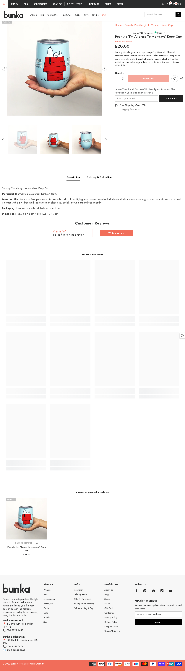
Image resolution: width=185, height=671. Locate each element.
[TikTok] (162, 591)
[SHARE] (180, 79)
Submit (159, 622)
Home (118, 25)
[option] (54, 68)
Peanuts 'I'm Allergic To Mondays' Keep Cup (26, 549)
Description (73, 177)
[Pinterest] (153, 591)
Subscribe (171, 98)
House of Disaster (123, 41)
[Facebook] (136, 591)
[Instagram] (145, 591)
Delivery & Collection (99, 177)
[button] (4, 68)
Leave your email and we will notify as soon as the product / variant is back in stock (145, 91)
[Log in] (163, 4)
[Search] (162, 14)
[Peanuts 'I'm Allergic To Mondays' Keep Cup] (26, 518)
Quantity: (120, 73)
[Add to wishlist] (174, 78)
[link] (26, 320)
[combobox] (160, 14)
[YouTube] (170, 591)
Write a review (116, 233)
